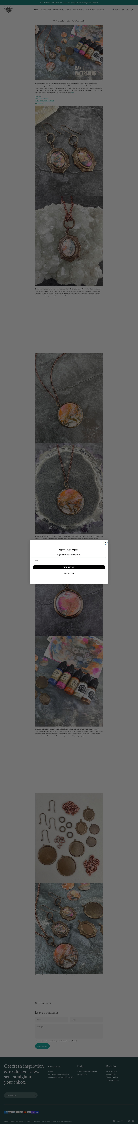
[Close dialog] (105, 542)
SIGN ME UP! (69, 567)
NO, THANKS (69, 573)
